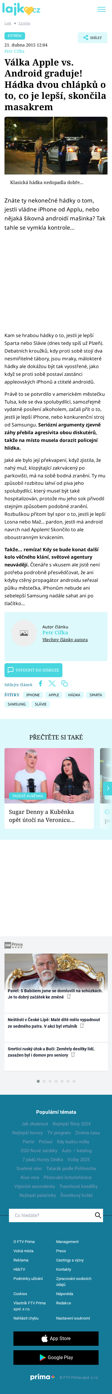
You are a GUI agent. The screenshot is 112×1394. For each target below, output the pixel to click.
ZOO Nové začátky (39, 1150)
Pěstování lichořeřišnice (68, 1177)
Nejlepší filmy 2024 (71, 1124)
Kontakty (63, 1269)
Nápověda (64, 1294)
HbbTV (19, 1269)
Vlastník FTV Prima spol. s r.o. (29, 1306)
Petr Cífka (14, 51)
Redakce (63, 1303)
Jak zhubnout (35, 1124)
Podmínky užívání (28, 1278)
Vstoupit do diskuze (37, 670)
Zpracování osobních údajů (73, 1281)
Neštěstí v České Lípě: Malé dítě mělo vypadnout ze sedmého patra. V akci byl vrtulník (54, 1022)
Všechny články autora (65, 639)
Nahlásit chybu (26, 1318)
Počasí (46, 1141)
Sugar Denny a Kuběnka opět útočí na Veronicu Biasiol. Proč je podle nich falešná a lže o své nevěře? (44, 816)
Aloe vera (29, 1177)
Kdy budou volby (73, 1141)
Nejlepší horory (27, 1133)
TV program (59, 1133)
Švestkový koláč (76, 1195)
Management (67, 1241)
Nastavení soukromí (73, 1318)
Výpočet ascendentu (34, 1186)
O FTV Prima (24, 1241)
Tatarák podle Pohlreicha (71, 1168)
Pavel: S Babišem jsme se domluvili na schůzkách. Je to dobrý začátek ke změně (55, 993)
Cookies (20, 1294)
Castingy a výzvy (70, 1260)
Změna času (87, 1133)
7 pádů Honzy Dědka (42, 1159)
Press (61, 1251)
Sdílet (90, 39)
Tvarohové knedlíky (78, 1186)
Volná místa (23, 1251)
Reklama (20, 1260)
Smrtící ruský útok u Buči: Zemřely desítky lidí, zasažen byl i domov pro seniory (51, 1051)
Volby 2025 (78, 1159)
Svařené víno (29, 1168)
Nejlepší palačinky (37, 1195)
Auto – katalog (77, 1150)
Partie (28, 1141)
